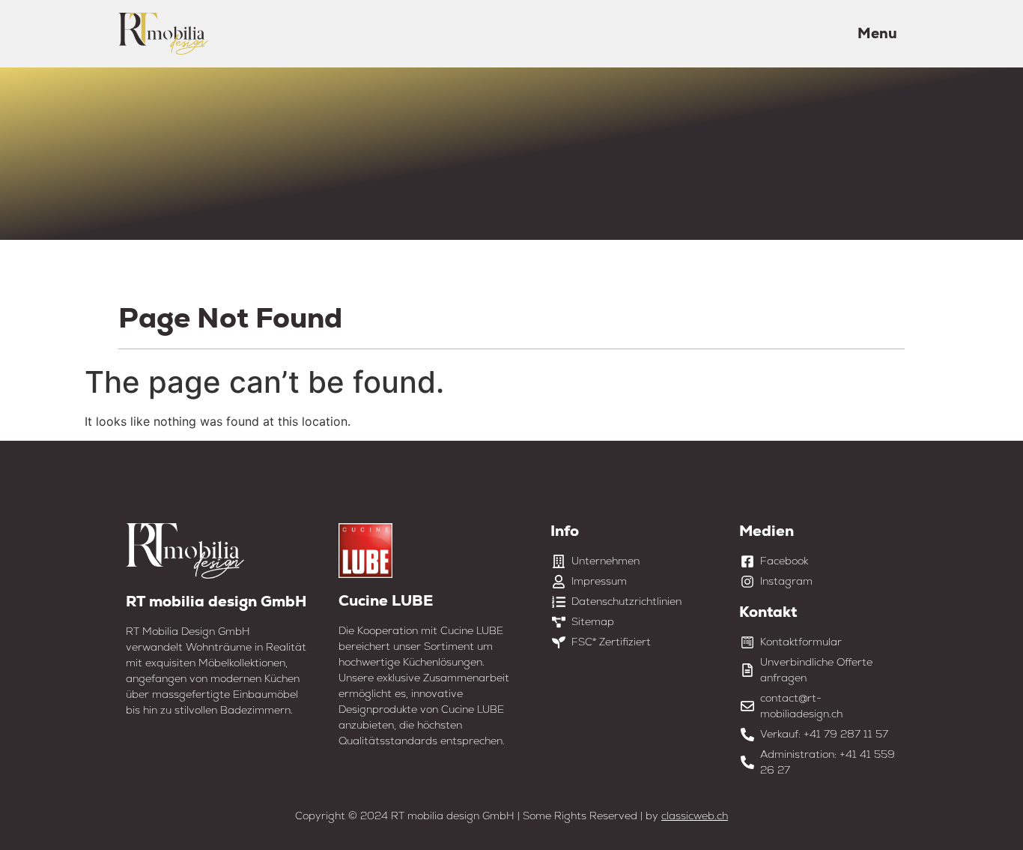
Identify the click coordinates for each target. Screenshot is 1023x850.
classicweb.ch (694, 815)
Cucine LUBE (386, 600)
